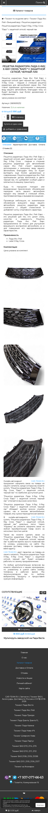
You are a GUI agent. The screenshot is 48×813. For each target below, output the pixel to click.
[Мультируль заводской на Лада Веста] (24, 611)
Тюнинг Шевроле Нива (24, 736)
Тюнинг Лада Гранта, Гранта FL (24, 720)
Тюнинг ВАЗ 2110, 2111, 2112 (24, 751)
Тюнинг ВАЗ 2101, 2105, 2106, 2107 (24, 761)
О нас (24, 658)
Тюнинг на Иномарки (24, 766)
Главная (24, 652)
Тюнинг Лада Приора (24, 715)
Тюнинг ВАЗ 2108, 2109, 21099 (24, 756)
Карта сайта (24, 688)
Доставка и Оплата (24, 668)
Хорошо (40, 805)
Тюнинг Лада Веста (24, 705)
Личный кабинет (24, 683)
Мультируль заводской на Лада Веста (24, 638)
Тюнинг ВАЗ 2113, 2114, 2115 (24, 746)
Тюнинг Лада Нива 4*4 (24, 731)
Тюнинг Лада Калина (24, 725)
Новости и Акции (24, 678)
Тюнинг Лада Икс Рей (24, 710)
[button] (9, 60)
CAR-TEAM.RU (37, 481)
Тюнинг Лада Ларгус (24, 741)
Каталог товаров (24, 663)
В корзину (19, 117)
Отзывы (24, 673)
